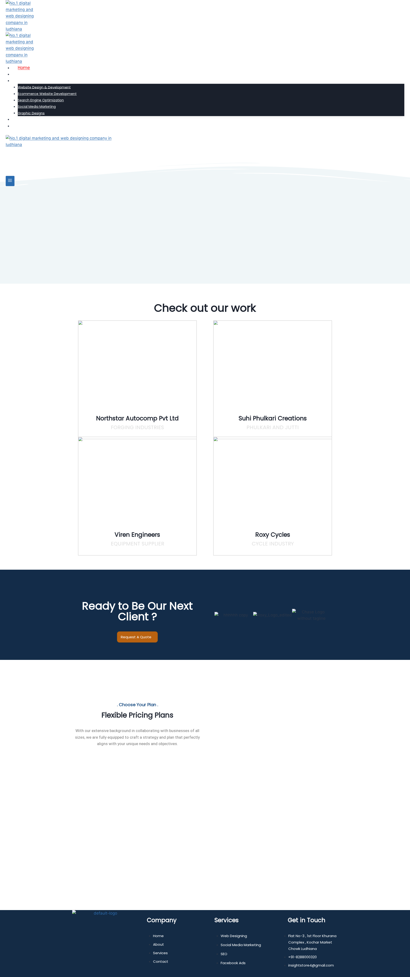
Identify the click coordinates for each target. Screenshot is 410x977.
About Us (27, 74)
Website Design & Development (44, 87)
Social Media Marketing (37, 106)
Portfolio (26, 119)
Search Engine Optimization (41, 100)
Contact (26, 126)
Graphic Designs (31, 113)
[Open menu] (10, 181)
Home (24, 67)
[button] (209, 609)
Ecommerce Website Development (47, 93)
